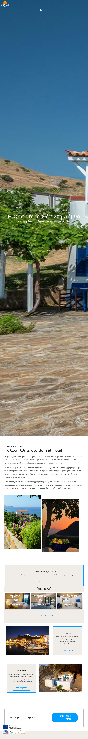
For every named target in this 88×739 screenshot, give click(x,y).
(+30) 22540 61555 (66, 717)
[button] (82, 5)
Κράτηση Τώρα (44, 582)
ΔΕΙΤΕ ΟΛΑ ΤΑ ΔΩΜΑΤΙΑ (44, 615)
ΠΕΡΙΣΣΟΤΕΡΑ (67, 650)
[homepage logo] (5, 4)
